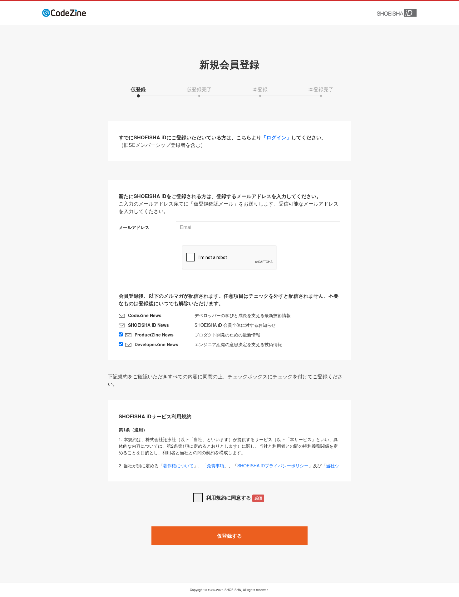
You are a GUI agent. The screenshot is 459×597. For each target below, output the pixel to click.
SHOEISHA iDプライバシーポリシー (272, 465)
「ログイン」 (276, 137)
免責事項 (215, 465)
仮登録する (229, 535)
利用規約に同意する (234, 497)
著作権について (178, 465)
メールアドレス (134, 227)
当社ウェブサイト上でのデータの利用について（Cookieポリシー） (229, 468)
